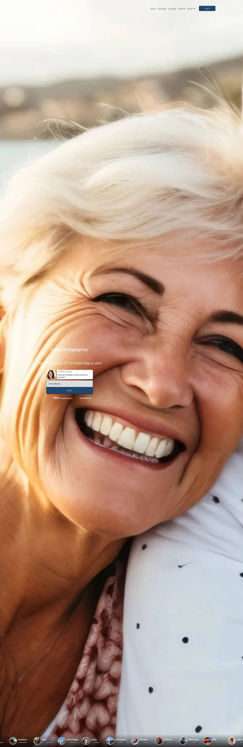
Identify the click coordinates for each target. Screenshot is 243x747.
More (190, 9)
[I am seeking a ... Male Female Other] (69, 383)
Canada (172, 9)
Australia (162, 9)
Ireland (181, 9)
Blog (153, 9)
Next (69, 390)
